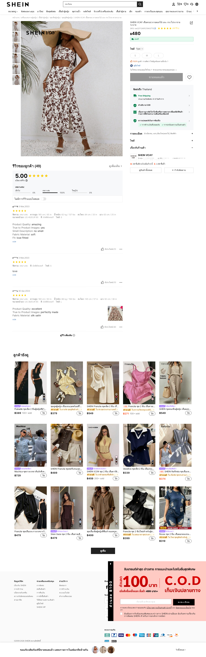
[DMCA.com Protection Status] (114, 641)
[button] (191, 4)
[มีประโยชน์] (102, 249)
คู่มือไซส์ (40, 604)
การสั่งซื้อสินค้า (42, 596)
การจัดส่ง (40, 585)
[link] (179, 4)
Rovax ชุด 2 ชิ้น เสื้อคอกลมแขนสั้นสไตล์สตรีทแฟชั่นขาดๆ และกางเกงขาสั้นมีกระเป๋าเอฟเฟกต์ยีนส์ (175, 534)
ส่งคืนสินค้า (41, 589)
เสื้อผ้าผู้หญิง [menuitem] (64, 11)
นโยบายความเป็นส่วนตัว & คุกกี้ (159, 608)
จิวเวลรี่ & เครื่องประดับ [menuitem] (103, 11)
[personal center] (173, 4)
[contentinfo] (150, 635)
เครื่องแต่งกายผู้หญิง (29, 18)
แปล (14, 242)
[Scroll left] (194, 11)
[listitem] (30, 390)
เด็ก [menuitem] (130, 11)
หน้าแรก (16, 18)
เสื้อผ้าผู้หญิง (43, 18)
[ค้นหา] (140, 4)
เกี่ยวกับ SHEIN (20, 585)
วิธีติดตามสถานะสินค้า (45, 600)
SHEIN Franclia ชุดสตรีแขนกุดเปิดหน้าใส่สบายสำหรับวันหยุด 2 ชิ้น (67, 469)
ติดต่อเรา (63, 585)
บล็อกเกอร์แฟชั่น (20, 593)
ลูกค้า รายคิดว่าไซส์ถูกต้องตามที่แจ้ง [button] (150, 61)
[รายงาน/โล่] (121, 249)
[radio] (135, 55)
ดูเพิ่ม (103, 551)
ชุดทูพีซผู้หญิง (67, 18)
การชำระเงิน (64, 589)
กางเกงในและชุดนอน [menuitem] (153, 11)
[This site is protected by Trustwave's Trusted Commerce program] (107, 641)
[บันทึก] (189, 77)
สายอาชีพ (18, 600)
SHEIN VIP (41, 607)
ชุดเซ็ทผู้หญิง (55, 18)
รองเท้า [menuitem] (138, 11)
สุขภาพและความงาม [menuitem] (175, 11)
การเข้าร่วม (18, 589)
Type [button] (138, 49)
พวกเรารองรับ (110, 630)
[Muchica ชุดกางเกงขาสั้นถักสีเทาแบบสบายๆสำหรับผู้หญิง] (30, 445)
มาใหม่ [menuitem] (40, 11)
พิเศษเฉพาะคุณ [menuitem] (27, 11)
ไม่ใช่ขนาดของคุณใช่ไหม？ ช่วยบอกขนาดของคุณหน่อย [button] (152, 70)
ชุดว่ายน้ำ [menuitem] (76, 11)
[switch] (43, 198)
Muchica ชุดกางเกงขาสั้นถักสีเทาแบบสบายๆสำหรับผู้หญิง (30, 471)
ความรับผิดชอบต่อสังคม (23, 596)
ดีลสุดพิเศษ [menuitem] (51, 11)
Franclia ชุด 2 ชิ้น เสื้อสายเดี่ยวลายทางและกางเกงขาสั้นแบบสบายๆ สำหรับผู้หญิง (139, 406)
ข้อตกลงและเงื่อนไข (183, 608)
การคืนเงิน (41, 593)
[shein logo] (18, 4)
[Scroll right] (197, 11)
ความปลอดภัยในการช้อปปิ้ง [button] (149, 121)
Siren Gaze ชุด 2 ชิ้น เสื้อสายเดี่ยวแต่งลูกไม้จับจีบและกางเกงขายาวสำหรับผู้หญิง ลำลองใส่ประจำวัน (67, 534)
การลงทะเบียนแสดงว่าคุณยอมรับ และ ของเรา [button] (157, 609)
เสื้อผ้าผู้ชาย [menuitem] (121, 11)
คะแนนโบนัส (64, 593)
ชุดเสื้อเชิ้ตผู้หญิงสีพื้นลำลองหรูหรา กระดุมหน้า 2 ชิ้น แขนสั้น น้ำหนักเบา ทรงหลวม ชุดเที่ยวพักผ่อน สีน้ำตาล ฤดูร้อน (103, 531)
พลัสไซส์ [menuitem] (87, 11)
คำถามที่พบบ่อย (65, 596)
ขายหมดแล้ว (156, 77)
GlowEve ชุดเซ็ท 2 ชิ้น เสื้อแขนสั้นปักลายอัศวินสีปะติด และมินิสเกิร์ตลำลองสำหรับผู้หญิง (139, 469)
